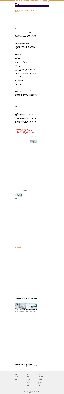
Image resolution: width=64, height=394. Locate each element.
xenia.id (15, 382)
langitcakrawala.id (40, 374)
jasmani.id (16, 379)
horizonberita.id (40, 380)
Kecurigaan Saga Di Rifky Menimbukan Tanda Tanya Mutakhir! (41, 0)
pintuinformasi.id (40, 378)
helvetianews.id (40, 373)
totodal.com (28, 377)
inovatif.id (16, 381)
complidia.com (28, 379)
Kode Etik (27, 391)
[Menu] (15, 1)
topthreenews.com (17, 386)
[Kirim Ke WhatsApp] (36, 136)
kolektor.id (16, 377)
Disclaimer (33, 391)
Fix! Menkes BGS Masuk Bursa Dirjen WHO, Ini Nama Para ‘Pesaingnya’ (33, 244)
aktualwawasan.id (40, 382)
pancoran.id (16, 378)
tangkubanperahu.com (17, 373)
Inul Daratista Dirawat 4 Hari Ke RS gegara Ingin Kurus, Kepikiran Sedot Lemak (23, 130)
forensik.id (39, 386)
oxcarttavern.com (28, 382)
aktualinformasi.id (28, 384)
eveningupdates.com (29, 380)
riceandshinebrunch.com (29, 383)
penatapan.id (16, 384)
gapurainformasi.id (29, 386)
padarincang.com (16, 376)
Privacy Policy (30, 391)
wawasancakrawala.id (40, 376)
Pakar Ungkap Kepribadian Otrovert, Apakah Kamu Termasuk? (24, 0)
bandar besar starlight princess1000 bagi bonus (43, 9)
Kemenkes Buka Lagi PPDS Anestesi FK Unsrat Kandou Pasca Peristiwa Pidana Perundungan (25, 132)
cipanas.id (16, 380)
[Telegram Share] (35, 136)
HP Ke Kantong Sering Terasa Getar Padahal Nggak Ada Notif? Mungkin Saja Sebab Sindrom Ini (25, 133)
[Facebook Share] (31, 136)
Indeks (24, 391)
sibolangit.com (16, 374)
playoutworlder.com (29, 374)
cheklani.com (28, 376)
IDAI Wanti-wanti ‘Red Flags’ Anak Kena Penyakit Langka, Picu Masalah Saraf (23, 131)
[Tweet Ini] (32, 136)
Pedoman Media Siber (38, 391)
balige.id (15, 385)
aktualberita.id (39, 377)
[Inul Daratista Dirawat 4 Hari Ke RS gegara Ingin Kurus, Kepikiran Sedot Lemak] (26, 164)
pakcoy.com (39, 387)
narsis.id (39, 384)
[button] (48, 1)
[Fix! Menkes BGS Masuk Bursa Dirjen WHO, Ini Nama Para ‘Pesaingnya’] (33, 217)
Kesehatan (16, 9)
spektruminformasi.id (40, 381)
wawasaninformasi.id (40, 379)
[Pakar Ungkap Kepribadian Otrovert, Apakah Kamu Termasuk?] (18, 141)
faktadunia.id (28, 385)
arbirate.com (28, 373)
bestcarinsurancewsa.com (29, 378)
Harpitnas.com (34, 392)
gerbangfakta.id (40, 383)
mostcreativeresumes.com (29, 381)
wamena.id (16, 383)
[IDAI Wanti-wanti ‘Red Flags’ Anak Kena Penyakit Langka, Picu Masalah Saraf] (33, 141)
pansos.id (39, 385)
